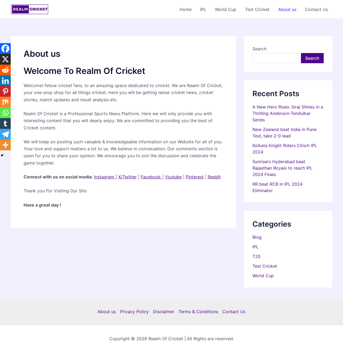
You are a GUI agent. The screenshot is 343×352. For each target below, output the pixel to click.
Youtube (173, 176)
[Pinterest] (5, 91)
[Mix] (5, 102)
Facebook (151, 176)
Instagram (104, 176)
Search (259, 48)
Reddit (214, 176)
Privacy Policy (134, 311)
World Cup (225, 9)
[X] (5, 59)
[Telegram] (5, 134)
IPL (203, 9)
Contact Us (316, 9)
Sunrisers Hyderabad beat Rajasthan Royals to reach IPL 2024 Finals (282, 168)
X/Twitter (127, 176)
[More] (5, 145)
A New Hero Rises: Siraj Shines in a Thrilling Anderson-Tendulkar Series (287, 113)
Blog (257, 237)
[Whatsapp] (5, 112)
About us (287, 9)
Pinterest (195, 176)
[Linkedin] (5, 80)
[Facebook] (5, 48)
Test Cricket (257, 9)
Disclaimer (163, 311)
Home (186, 9)
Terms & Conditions (198, 311)
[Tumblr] (5, 123)
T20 (256, 256)
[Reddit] (5, 70)
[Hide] (2, 155)
